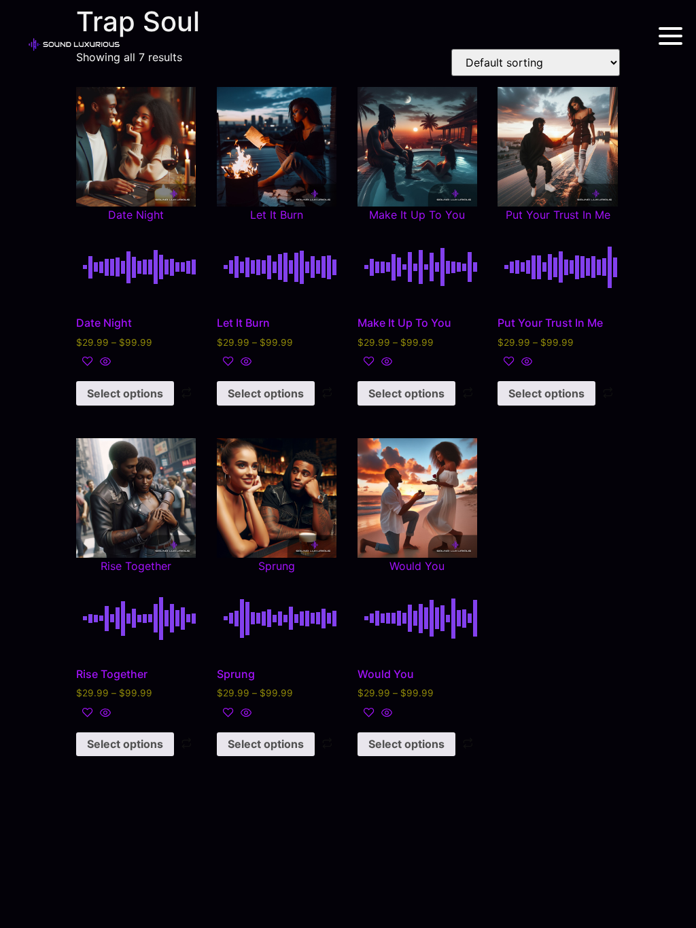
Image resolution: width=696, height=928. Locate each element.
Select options (125, 393)
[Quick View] (104, 362)
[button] (136, 152)
